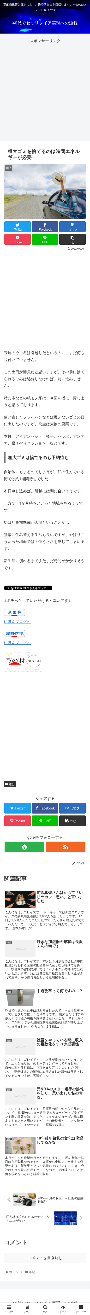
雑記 (11, 784)
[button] (81, 761)
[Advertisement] (45, 89)
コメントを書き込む (45, 1258)
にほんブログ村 (17, 621)
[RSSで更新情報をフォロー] (65, 847)
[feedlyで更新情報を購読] (24, 847)
